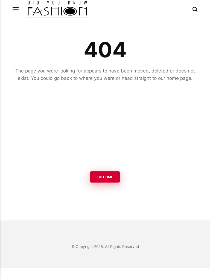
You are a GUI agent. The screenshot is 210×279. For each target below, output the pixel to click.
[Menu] (16, 9)
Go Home (105, 177)
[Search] (194, 9)
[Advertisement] (105, 127)
